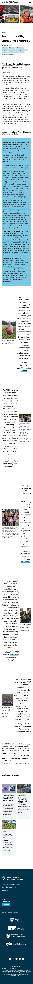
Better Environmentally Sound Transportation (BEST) (16, 240)
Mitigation (4, 52)
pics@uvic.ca (5, 890)
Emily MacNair (23, 723)
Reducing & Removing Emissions (16, 52)
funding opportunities (10, 758)
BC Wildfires (12, 48)
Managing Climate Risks (21, 50)
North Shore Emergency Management (10, 463)
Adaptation (5, 48)
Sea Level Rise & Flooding (8, 54)
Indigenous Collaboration (8, 50)
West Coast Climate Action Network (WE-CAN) (15, 180)
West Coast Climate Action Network (11, 657)
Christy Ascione (7, 72)
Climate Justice (20, 48)
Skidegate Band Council (14, 267)
